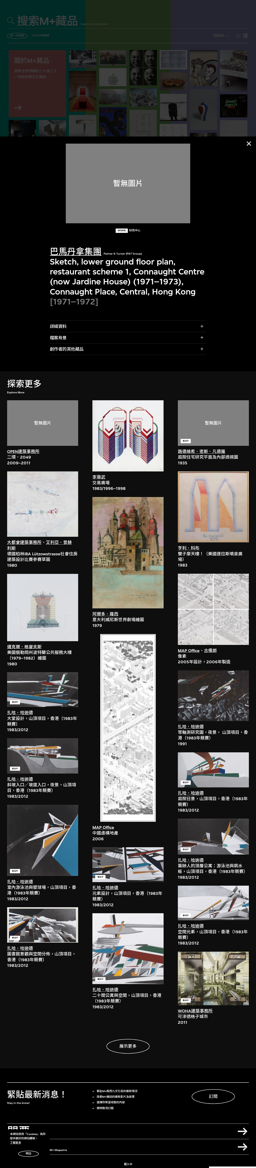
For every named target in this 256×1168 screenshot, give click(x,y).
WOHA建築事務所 (195, 1011)
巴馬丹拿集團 (76, 252)
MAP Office (103, 827)
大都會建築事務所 (24, 542)
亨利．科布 (188, 548)
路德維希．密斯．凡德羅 (201, 451)
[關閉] (248, 143)
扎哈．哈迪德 (20, 712)
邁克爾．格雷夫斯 (24, 646)
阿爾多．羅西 (105, 614)
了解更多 (15, 1142)
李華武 (98, 477)
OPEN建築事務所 (23, 451)
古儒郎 (210, 650)
